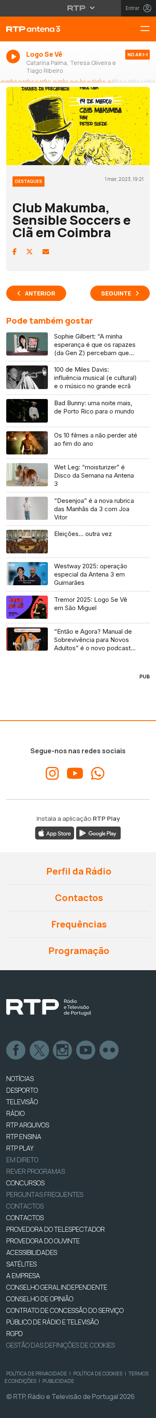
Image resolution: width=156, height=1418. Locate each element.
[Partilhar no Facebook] (14, 251)
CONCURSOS (25, 1182)
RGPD (14, 1333)
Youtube (86, 1050)
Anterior (40, 293)
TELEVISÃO (22, 1101)
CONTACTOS (25, 1217)
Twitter (40, 1050)
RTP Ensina (23, 1136)
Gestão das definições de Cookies (60, 1345)
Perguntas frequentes (44, 1194)
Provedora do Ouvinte (43, 1240)
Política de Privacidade (36, 1373)
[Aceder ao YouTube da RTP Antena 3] (75, 773)
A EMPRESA (23, 1275)
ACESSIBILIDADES (31, 1252)
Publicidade (58, 1380)
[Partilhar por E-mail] (45, 251)
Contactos (78, 898)
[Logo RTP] (48, 1007)
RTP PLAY (20, 1148)
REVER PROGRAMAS (35, 1171)
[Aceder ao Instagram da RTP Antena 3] (52, 773)
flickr (109, 1050)
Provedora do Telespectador (55, 1229)
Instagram (63, 1050)
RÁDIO (15, 1113)
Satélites (21, 1264)
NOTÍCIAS (20, 1078)
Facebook (16, 1050)
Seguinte (116, 293)
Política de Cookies (97, 1373)
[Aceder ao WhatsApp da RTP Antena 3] (97, 773)
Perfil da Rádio (78, 871)
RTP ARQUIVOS (27, 1125)
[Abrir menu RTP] (78, 8)
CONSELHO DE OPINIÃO (39, 1298)
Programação (78, 951)
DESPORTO (22, 1090)
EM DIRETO (22, 1159)
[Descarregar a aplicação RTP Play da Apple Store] (54, 832)
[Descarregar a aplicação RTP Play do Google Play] (98, 832)
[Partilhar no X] (29, 251)
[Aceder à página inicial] (52, 29)
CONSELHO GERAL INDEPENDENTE (56, 1287)
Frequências (78, 924)
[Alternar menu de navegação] (148, 29)
